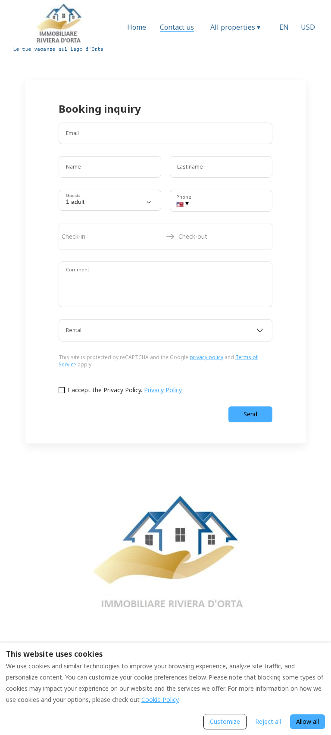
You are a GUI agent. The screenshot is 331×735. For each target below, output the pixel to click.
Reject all (268, 721)
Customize (225, 721)
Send (250, 414)
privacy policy (206, 357)
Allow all (307, 721)
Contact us (177, 27)
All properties (235, 27)
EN (284, 27)
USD (308, 27)
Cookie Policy (160, 699)
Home (136, 27)
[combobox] (165, 330)
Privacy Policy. (163, 390)
